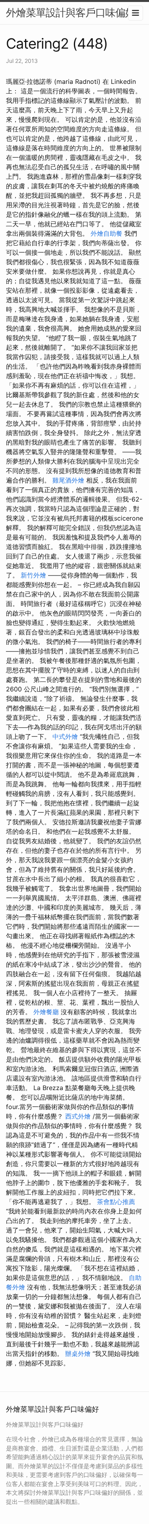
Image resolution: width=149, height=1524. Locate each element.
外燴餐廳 (46, 1012)
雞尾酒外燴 (68, 480)
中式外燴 (65, 736)
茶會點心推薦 (116, 1202)
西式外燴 (78, 1116)
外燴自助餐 (106, 233)
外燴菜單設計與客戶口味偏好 (70, 12)
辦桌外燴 (78, 1353)
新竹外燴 (33, 575)
